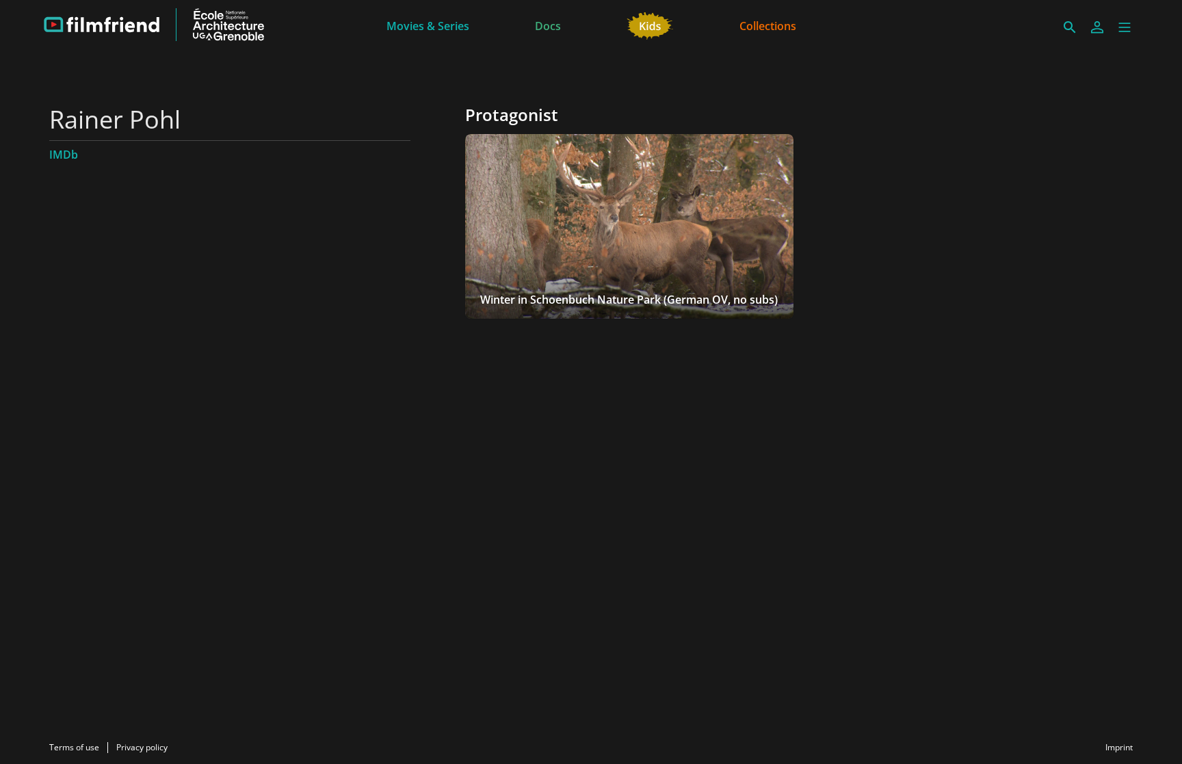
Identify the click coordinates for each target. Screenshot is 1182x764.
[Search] (1070, 27)
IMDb (63, 154)
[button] (1124, 27)
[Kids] (650, 24)
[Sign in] (1097, 27)
